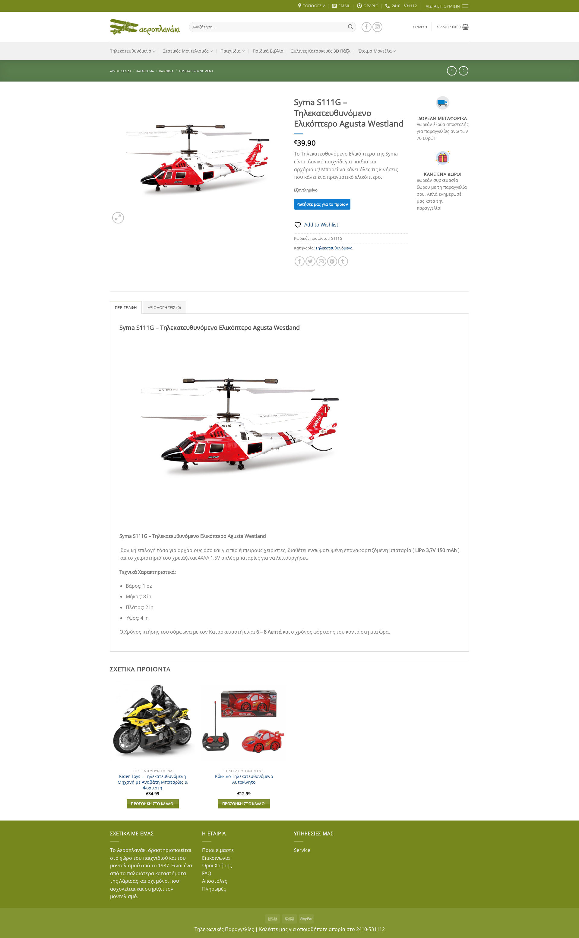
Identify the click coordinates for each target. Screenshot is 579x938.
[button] (420, 26)
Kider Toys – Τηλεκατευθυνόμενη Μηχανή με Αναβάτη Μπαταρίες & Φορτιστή (153, 782)
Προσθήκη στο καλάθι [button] (152, 803)
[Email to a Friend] (321, 261)
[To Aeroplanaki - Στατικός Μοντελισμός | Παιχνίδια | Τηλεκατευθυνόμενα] (145, 27)
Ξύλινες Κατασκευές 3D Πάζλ (320, 51)
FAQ (206, 873)
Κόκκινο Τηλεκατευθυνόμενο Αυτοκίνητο (244, 779)
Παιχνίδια (230, 51)
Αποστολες (214, 881)
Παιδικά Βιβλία (268, 51)
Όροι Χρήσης (217, 865)
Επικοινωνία (216, 858)
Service (302, 850)
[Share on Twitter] (310, 261)
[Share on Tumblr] (343, 261)
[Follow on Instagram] (377, 27)
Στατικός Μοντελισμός (186, 51)
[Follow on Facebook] (367, 27)
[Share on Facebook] (300, 261)
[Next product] (451, 70)
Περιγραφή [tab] (126, 307)
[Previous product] (463, 70)
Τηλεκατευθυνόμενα (130, 51)
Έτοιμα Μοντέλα (375, 51)
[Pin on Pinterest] (332, 261)
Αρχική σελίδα (120, 71)
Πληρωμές (214, 888)
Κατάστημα (145, 71)
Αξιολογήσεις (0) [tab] (164, 307)
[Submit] (350, 27)
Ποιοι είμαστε (218, 850)
